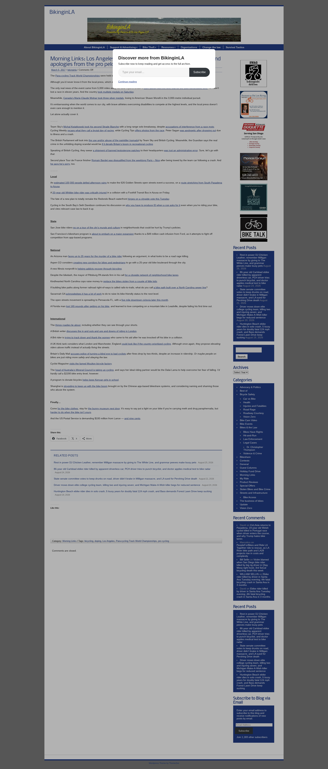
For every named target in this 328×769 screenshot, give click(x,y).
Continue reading (127, 81)
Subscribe (199, 72)
